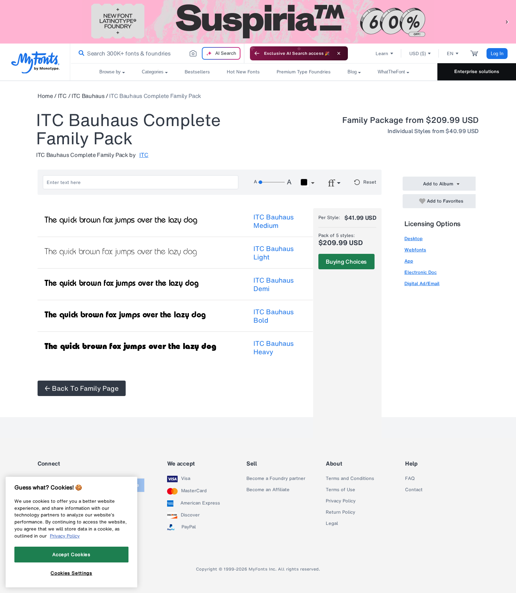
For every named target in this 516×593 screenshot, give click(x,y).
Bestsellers (197, 71)
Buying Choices (346, 261)
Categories (153, 71)
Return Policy (340, 512)
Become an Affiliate (268, 490)
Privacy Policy (341, 501)
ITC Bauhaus (88, 96)
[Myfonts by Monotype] (35, 62)
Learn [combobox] (382, 53)
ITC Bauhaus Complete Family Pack (155, 96)
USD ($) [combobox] (417, 53)
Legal (332, 523)
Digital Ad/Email (421, 283)
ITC (62, 96)
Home (45, 96)
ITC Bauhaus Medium (273, 221)
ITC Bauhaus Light (273, 253)
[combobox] (157, 53)
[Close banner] (339, 53)
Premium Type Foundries (304, 71)
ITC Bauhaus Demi (273, 284)
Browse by (110, 71)
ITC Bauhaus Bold (273, 316)
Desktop (413, 238)
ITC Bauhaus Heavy (273, 347)
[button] (507, 21)
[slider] (271, 182)
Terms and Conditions (350, 478)
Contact (414, 490)
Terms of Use (340, 490)
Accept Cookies (71, 554)
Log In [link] (497, 53)
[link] (80, 53)
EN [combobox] (450, 53)
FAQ (410, 478)
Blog (352, 71)
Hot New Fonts (243, 71)
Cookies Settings (71, 572)
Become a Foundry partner (275, 478)
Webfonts (415, 249)
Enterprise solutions (476, 71)
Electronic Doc (420, 272)
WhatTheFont (391, 71)
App (408, 261)
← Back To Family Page (82, 388)
